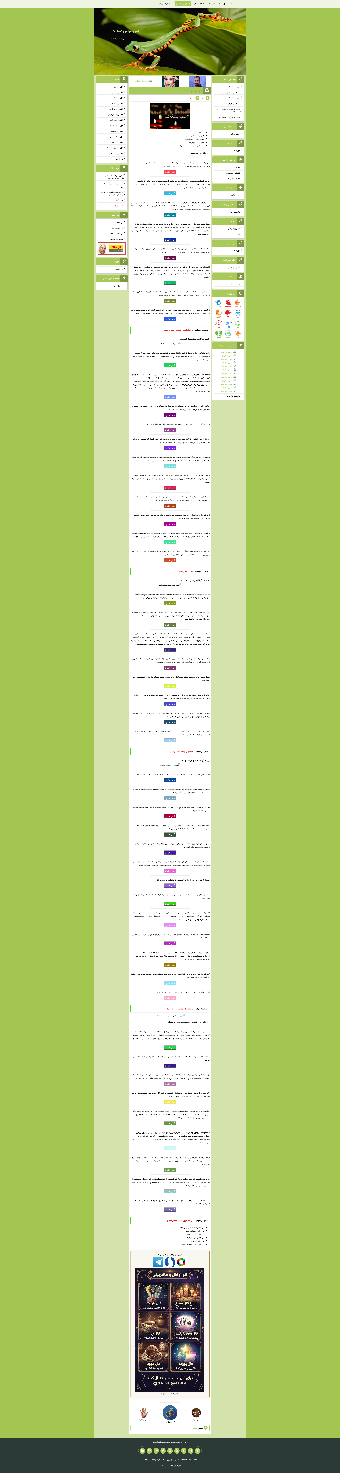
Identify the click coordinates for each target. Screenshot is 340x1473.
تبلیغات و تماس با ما (165, 4)
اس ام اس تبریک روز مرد (195, 1237)
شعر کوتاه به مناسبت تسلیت (194, 136)
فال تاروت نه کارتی (116, 131)
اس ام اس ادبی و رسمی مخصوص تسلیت (190, 146)
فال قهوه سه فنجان (233, 173)
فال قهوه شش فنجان (232, 178)
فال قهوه (237, 167)
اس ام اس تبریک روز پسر (231, 92)
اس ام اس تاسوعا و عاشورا (195, 1234)
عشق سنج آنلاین (234, 267)
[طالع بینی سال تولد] (228, 372)
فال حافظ (233, 4)
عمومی (194, 1428)
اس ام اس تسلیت (125, 31)
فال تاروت (222, 4)
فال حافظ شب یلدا (117, 233)
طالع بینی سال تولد (233, 396)
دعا (238, 234)
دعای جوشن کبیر (234, 228)
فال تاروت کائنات (117, 98)
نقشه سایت (162, 1465)
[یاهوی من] (197, 1451)
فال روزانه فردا (117, 286)
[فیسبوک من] (183, 1451)
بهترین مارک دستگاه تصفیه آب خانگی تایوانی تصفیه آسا (113, 177)
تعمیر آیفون (119, 200)
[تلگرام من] (190, 1451)
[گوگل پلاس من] (156, 1451)
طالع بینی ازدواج (234, 212)
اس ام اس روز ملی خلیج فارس (229, 117)
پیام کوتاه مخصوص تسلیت (195, 142)
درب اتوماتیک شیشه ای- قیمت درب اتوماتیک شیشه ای (113, 193)
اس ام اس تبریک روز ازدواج (230, 98)
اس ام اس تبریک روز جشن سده (193, 1244)
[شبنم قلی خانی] (143, 81)
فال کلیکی (236, 251)
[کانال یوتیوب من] (149, 1451)
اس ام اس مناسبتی (183, 4)
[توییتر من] (163, 1451)
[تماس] (170, 1451)
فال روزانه (211, 4)
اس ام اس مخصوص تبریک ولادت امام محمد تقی (229, 110)
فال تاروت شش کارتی (115, 125)
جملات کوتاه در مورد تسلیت (194, 139)
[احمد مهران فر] (197, 82)
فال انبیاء (237, 150)
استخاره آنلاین (199, 4)
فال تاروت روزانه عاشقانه (114, 148)
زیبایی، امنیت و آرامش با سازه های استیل (112, 185)
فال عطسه (119, 269)
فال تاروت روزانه (117, 87)
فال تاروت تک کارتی (116, 103)
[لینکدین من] (142, 1451)
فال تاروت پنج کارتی (116, 120)
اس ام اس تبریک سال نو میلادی (229, 87)
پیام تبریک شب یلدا (116, 239)
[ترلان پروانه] (170, 82)
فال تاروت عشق (117, 142)
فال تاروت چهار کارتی (115, 114)
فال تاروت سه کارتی (116, 109)
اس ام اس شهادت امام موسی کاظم (192, 1227)
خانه (242, 4)
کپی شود (170, 171)
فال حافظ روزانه (117, 228)
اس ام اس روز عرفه (197, 1241)
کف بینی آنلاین (235, 195)
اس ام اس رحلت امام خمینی (194, 1231)
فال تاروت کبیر (117, 92)
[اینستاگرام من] (177, 1451)
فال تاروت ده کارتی (116, 136)
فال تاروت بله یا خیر (116, 153)
